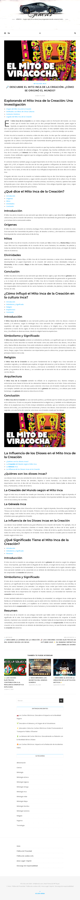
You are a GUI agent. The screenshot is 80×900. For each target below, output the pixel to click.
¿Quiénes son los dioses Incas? (17, 461)
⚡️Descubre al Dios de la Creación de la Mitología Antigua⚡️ (64, 680)
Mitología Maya (22, 801)
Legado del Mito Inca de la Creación (19, 117)
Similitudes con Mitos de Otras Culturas (20, 111)
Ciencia (19, 767)
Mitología (20, 772)
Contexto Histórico (13, 114)
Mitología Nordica (23, 806)
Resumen (9, 553)
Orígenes (9, 198)
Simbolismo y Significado (15, 304)
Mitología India (22, 796)
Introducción (10, 196)
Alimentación (21, 763)
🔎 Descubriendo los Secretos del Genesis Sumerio (38, 680)
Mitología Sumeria (23, 811)
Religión (9, 307)
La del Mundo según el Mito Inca (21, 464)
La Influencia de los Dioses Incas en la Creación (23, 469)
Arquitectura (10, 309)
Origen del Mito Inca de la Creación (18, 109)
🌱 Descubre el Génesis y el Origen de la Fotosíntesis (36, 723)
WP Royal (56, 884)
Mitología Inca (40, 84)
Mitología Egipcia (23, 782)
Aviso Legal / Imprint (24, 861)
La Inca (12, 467)
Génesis (40, 14)
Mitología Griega (22, 787)
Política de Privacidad (24, 851)
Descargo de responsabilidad (27, 866)
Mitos (8, 201)
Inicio (18, 846)
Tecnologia (20, 825)
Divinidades (10, 204)
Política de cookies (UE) (25, 856)
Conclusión (10, 206)
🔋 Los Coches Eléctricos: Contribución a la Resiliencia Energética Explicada (14, 682)
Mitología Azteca (23, 777)
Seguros (20, 820)
